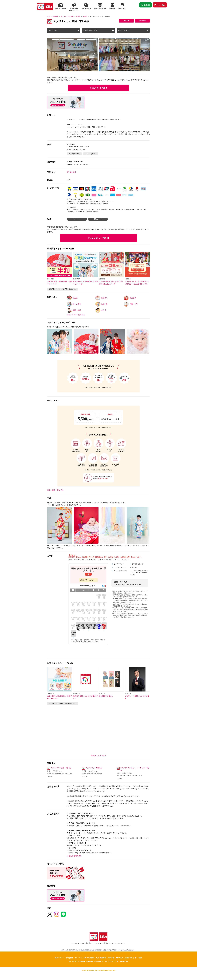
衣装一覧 (111, 958)
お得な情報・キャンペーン (74, 958)
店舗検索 (147, 5)
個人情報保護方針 (122, 961)
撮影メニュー (59, 958)
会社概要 (98, 961)
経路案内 (126, 20)
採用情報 (90, 961)
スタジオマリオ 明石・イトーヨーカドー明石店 (134, 769)
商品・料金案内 (101, 958)
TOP (48, 16)
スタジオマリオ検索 (67, 16)
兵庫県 (78, 16)
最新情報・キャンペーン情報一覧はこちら (62, 289)
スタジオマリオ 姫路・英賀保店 (61, 768)
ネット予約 (161, 5)
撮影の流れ (119, 958)
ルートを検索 (90, 154)
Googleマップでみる (98, 755)
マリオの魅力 (89, 958)
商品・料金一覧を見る (55, 490)
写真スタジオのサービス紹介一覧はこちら (62, 703)
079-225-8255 (71, 172)
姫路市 (85, 16)
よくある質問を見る (74, 856)
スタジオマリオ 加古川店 (94, 768)
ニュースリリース (109, 961)
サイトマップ (73, 961)
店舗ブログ (128, 958)
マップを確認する (74, 154)
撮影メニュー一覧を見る (76, 315)
